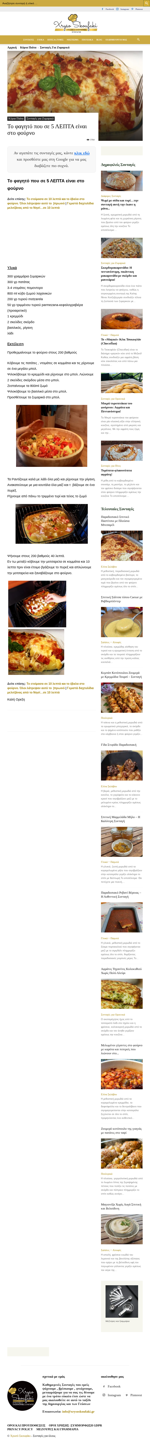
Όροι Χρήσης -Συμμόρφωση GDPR (75, 1425)
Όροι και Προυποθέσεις (26, 1425)
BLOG (99, 40)
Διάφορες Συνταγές (111, 196)
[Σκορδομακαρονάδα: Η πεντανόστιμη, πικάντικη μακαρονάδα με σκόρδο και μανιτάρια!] (122, 248)
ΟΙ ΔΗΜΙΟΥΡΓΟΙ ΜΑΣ (116, 40)
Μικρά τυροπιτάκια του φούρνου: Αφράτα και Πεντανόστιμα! (116, 407)
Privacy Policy (20, 1429)
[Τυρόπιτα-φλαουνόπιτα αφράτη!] (122, 451)
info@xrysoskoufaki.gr (78, 1411)
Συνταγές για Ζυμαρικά (40, 118)
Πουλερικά (106, 718)
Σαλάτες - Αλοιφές (111, 642)
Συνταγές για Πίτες (111, 466)
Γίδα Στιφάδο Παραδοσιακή (118, 744)
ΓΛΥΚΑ (40, 40)
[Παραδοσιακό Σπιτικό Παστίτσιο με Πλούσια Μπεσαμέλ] (122, 546)
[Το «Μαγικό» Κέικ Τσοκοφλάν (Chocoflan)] (122, 319)
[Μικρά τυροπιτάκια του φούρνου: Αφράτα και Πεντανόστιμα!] (122, 383)
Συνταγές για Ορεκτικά (113, 399)
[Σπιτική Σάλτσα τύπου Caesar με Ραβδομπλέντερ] (122, 622)
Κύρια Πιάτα (15, 118)
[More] (96, 724)
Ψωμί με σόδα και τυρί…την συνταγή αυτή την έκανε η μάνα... (119, 204)
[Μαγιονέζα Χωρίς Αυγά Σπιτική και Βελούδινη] (122, 1229)
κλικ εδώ (82, 153)
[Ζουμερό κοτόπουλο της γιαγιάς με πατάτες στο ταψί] (122, 1153)
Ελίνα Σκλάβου (109, 566)
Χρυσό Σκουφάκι (20, 1435)
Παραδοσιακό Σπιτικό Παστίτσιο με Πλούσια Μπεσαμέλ (115, 521)
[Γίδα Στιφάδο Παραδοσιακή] (122, 765)
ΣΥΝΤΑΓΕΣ (28, 40)
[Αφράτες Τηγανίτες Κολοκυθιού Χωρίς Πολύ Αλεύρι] (122, 994)
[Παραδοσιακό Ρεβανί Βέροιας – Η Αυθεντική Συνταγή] (122, 917)
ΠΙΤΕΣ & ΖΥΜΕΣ (55, 40)
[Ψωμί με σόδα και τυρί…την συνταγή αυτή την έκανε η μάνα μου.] (122, 181)
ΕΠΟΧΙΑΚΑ (87, 40)
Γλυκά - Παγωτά (110, 335)
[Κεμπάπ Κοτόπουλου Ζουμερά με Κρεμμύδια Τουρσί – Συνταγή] (122, 698)
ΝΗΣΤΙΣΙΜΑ (72, 40)
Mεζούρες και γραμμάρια (57, 1429)
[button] (138, 39)
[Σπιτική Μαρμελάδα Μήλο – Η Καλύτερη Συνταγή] (122, 842)
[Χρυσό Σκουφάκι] (75, 24)
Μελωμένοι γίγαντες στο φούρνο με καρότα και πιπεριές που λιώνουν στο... (121, 1049)
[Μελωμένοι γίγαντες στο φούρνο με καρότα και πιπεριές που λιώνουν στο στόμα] (122, 1074)
